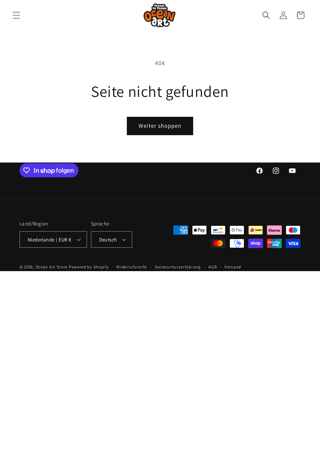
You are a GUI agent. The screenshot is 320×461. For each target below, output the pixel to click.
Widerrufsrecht (131, 267)
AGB (212, 267)
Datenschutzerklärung (178, 267)
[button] (16, 15)
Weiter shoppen (160, 125)
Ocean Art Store (52, 267)
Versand (232, 267)
